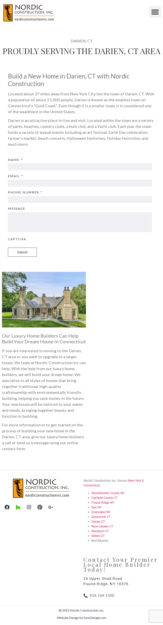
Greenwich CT (101, 517)
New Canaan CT (102, 526)
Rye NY (96, 507)
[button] (155, 12)
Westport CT (100, 531)
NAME (15, 160)
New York (134, 480)
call (8, 442)
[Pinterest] (40, 507)
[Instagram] (29, 507)
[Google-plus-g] (51, 507)
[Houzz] (18, 507)
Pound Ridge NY (102, 502)
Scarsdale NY (100, 512)
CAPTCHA (17, 239)
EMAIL (15, 176)
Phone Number (25, 192)
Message (16, 208)
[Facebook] (7, 507)
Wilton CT (98, 536)
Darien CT (98, 522)
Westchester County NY (107, 493)
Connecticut (91, 485)
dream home (62, 374)
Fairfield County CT (104, 498)
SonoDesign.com (94, 617)
